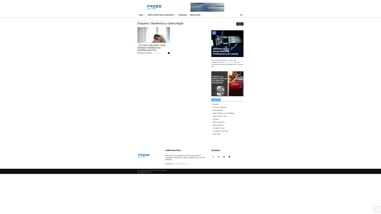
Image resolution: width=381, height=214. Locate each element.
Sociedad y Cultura (218, 128)
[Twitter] (229, 157)
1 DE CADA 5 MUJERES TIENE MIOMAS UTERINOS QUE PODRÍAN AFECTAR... (152, 47)
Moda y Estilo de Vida (219, 116)
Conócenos (182, 15)
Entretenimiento (218, 110)
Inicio (141, 15)
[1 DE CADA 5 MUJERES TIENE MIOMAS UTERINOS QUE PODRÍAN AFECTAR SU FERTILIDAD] (154, 35)
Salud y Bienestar (218, 125)
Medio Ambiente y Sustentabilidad (223, 113)
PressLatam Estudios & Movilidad (161, 15)
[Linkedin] (224, 157)
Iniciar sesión (195, 15)
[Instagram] (219, 157)
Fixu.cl (151, 172)
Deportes (216, 104)
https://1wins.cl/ (229, 62)
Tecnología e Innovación (220, 131)
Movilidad (216, 119)
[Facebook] (213, 157)
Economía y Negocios (220, 107)
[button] (241, 15)
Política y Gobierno (219, 122)
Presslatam (142, 170)
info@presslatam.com (181, 164)
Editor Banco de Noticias (145, 53)
